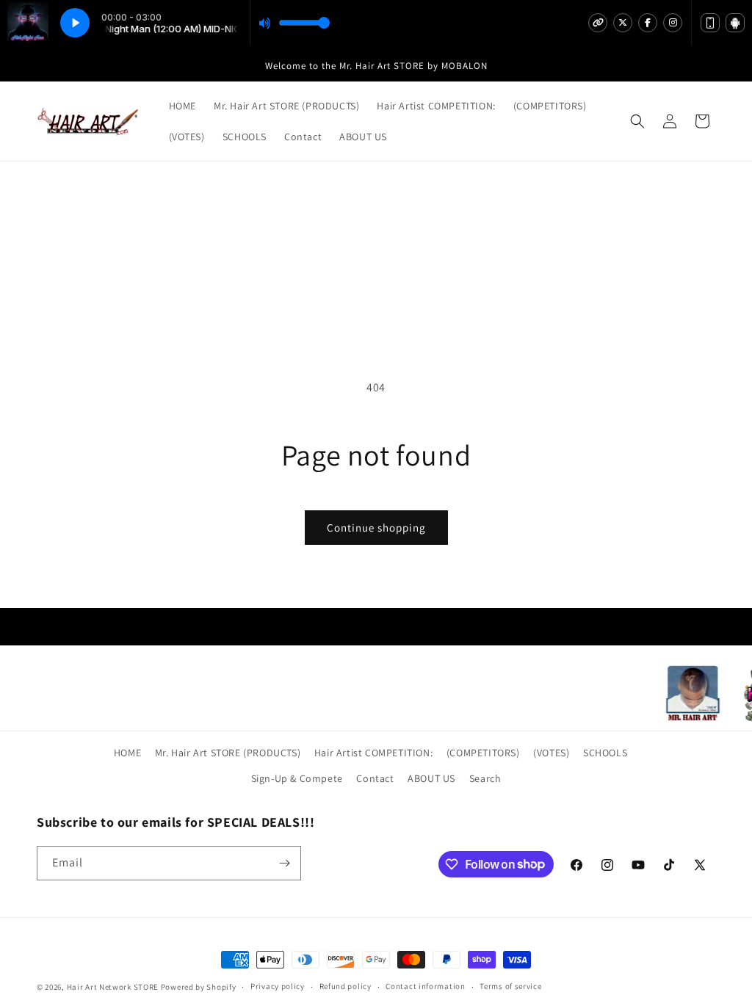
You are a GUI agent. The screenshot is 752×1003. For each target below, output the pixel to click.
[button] (637, 121)
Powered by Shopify (198, 987)
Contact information (425, 986)
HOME (127, 752)
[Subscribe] (284, 863)
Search (485, 778)
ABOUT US (431, 778)
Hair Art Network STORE (113, 987)
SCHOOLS (605, 752)
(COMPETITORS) (483, 752)
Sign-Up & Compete (297, 778)
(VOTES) (551, 752)
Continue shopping (376, 528)
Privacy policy (277, 986)
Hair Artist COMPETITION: (373, 752)
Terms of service (510, 986)
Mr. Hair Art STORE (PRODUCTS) (227, 752)
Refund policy (345, 986)
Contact (375, 778)
